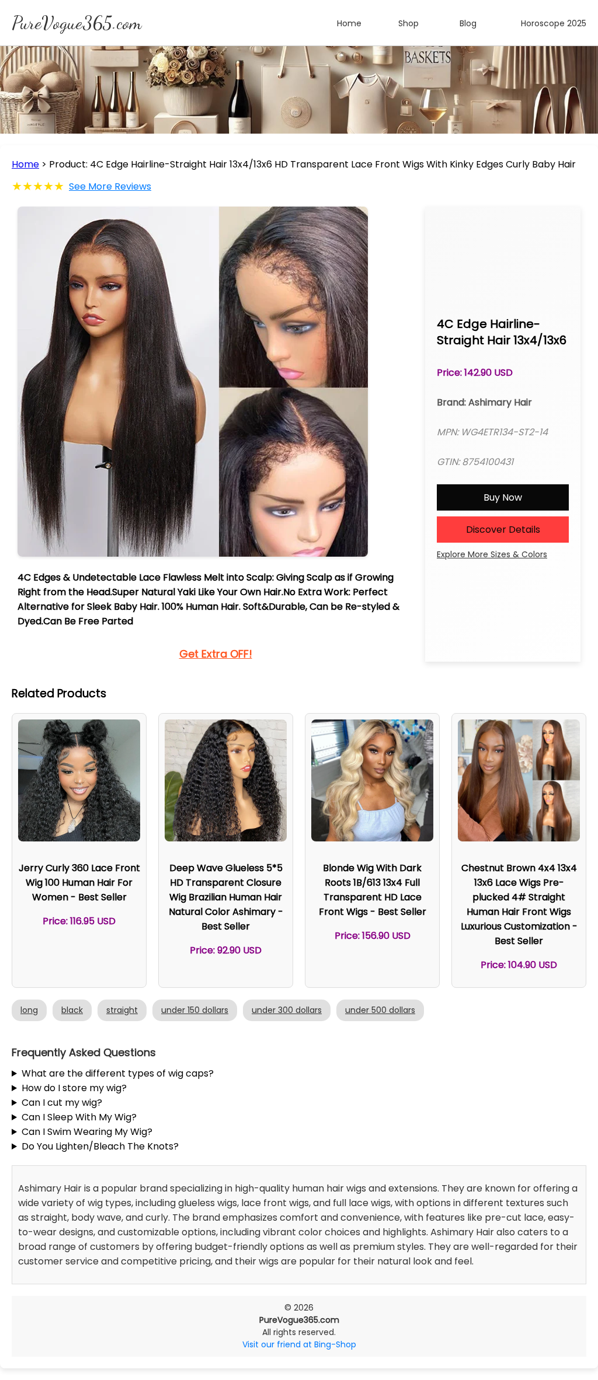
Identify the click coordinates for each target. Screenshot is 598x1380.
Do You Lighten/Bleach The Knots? (100, 1146)
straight (122, 1010)
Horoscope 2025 (553, 23)
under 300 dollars (287, 1010)
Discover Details (503, 529)
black (72, 1010)
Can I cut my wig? (62, 1102)
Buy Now (503, 497)
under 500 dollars (380, 1010)
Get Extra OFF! (215, 654)
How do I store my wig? (74, 1088)
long (29, 1010)
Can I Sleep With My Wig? (79, 1117)
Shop (408, 23)
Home (349, 23)
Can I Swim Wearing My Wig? (87, 1131)
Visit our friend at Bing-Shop (299, 1344)
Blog (468, 23)
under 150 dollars (194, 1010)
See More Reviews (110, 186)
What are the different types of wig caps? (118, 1073)
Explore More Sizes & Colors (492, 554)
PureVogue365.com (76, 23)
